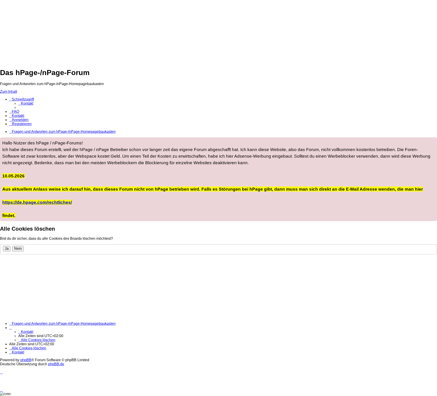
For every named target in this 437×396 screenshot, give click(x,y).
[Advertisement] (136, 32)
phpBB (25, 360)
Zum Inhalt (8, 91)
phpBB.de (56, 364)
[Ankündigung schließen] (433, 141)
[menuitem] (25, 103)
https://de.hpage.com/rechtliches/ (37, 202)
